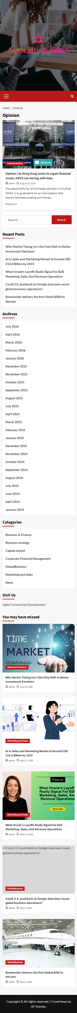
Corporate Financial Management (28, 558)
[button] (6, 96)
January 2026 (15, 358)
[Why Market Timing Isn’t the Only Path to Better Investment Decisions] (39, 648)
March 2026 (14, 342)
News (9, 582)
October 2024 (15, 462)
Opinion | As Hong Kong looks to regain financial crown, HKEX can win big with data (38, 175)
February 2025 (15, 430)
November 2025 (16, 374)
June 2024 (13, 493)
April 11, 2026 (26, 760)
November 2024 (16, 454)
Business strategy (17, 542)
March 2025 (14, 422)
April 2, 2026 (26, 908)
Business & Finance (18, 534)
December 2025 (16, 366)
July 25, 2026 (26, 687)
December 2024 (16, 446)
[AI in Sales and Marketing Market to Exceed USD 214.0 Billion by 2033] (39, 722)
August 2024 (14, 478)
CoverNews (59, 1001)
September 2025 (17, 390)
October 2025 (15, 382)
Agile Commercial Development (24, 604)
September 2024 (17, 470)
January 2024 (15, 509)
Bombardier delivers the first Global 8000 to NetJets (35, 299)
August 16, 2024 (27, 183)
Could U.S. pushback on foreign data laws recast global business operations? (37, 286)
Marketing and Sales (19, 574)
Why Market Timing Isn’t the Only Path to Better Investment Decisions (38, 249)
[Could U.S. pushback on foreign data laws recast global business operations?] (39, 869)
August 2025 (14, 398)
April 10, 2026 (26, 834)
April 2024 (13, 501)
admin (12, 183)
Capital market (15, 163)
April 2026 (13, 334)
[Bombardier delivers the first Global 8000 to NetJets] (39, 943)
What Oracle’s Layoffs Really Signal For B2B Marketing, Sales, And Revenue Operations (35, 274)
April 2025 (13, 414)
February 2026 (15, 350)
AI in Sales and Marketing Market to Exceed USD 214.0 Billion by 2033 (38, 261)
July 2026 (12, 326)
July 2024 (12, 485)
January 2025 (15, 438)
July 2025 (12, 406)
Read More (11, 204)
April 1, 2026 (26, 982)
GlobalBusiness (16, 566)
